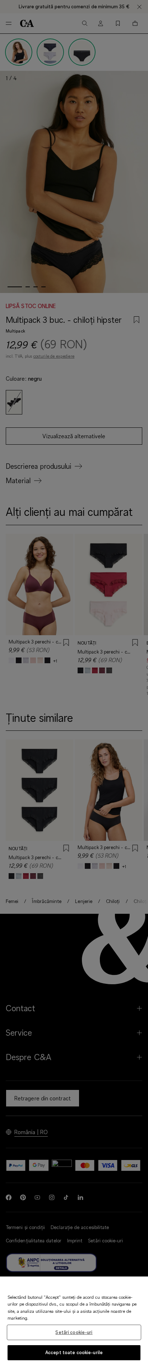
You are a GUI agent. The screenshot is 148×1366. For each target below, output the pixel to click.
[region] (74, 1321)
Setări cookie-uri (73, 1332)
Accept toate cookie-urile (74, 1352)
